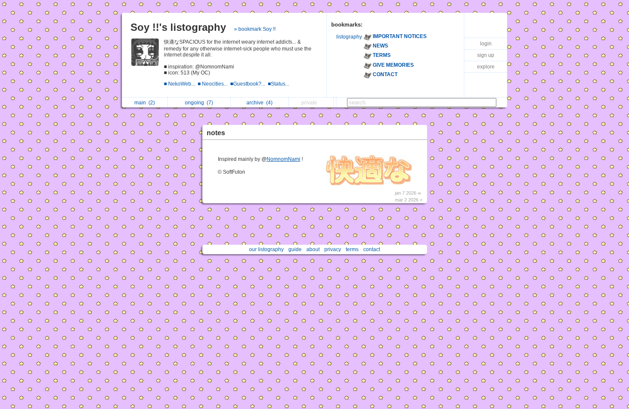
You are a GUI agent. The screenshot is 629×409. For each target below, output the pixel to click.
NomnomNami (283, 159)
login (486, 44)
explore (486, 67)
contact (371, 249)
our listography (266, 249)
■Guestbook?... (249, 84)
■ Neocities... (214, 84)
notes (216, 132)
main (144, 103)
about (313, 249)
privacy (332, 249)
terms (352, 249)
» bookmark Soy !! (255, 29)
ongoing (199, 103)
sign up (485, 55)
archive (259, 103)
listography (349, 37)
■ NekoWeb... (181, 84)
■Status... (279, 84)
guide (295, 249)
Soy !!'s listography (178, 27)
